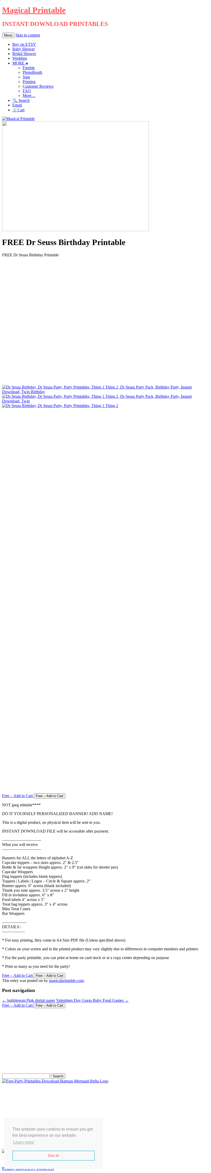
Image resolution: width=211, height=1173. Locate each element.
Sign (26, 77)
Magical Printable (34, 10)
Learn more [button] (23, 1142)
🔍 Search (21, 100)
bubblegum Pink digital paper (28, 1000)
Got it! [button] (53, 1155)
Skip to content (27, 35)
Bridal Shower (24, 53)
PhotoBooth (32, 72)
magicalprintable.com (66, 980)
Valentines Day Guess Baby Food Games (92, 1000)
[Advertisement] (105, 321)
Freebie (29, 68)
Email (17, 105)
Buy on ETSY (24, 44)
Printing (29, 81)
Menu (8, 35)
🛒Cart (18, 110)
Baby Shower (23, 49)
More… (29, 95)
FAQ (27, 91)
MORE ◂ (20, 63)
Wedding (19, 58)
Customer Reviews (38, 86)
